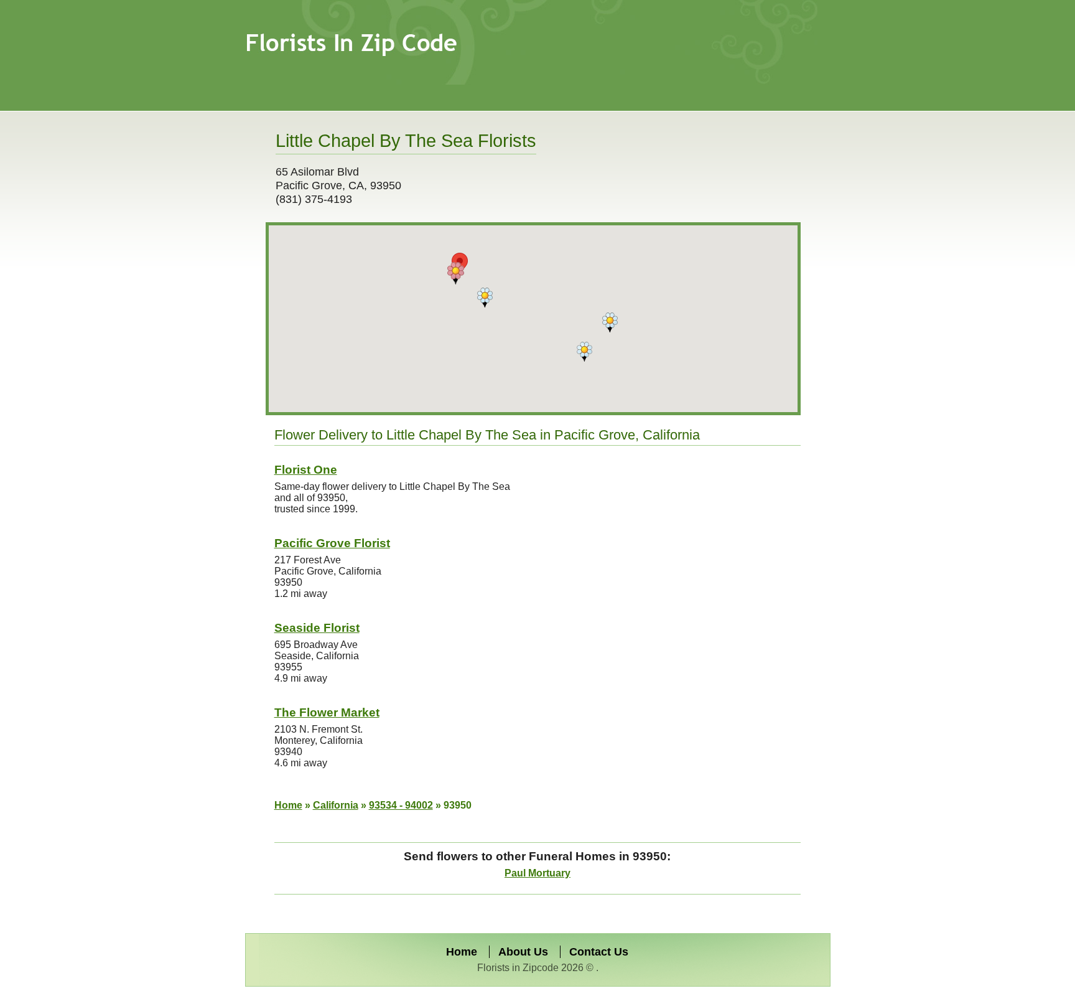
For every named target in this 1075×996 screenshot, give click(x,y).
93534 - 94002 (401, 805)
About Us (523, 952)
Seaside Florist (317, 627)
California (335, 805)
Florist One (305, 469)
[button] (455, 273)
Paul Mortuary (537, 873)
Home (288, 805)
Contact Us (598, 952)
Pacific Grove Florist (332, 543)
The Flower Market (326, 712)
